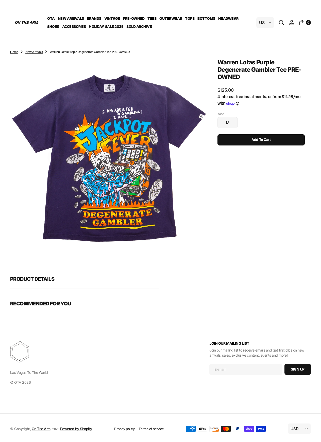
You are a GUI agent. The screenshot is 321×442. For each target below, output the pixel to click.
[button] (292, 23)
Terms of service (151, 429)
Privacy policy (124, 429)
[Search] (281, 22)
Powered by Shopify (76, 429)
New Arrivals (34, 52)
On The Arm (41, 429)
